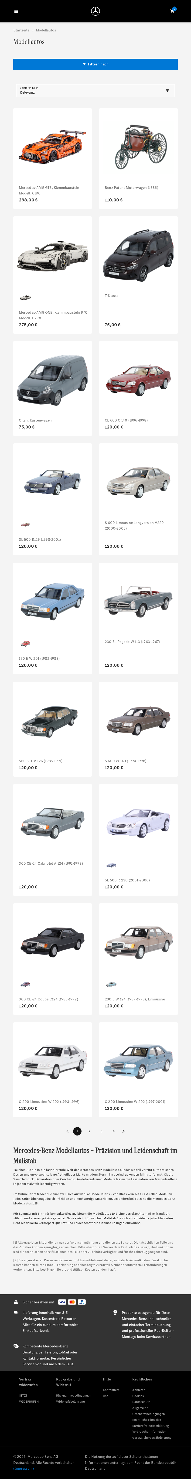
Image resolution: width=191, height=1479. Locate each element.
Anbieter (138, 1390)
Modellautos (46, 30)
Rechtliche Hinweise (146, 1420)
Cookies (138, 1396)
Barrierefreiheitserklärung (150, 1426)
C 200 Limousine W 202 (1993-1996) (49, 1101)
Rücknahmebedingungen (73, 1395)
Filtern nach (98, 64)
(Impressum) (23, 1468)
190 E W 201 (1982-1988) (39, 658)
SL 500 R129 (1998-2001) (40, 539)
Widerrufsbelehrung (70, 1401)
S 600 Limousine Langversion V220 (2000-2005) (134, 525)
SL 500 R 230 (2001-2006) (127, 880)
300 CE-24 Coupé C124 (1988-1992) (48, 999)
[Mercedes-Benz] (95, 11)
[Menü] (16, 11)
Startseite (21, 30)
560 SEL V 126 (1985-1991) (40, 760)
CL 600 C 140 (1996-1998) (126, 420)
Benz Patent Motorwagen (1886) (131, 187)
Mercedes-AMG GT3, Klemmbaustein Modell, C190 (49, 190)
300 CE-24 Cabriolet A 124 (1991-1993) (51, 863)
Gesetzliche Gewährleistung (151, 1437)
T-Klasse (112, 295)
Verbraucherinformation (149, 1431)
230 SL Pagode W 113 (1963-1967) (132, 641)
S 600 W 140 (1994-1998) (126, 760)
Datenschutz (141, 1402)
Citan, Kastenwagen (35, 420)
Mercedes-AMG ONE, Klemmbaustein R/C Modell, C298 (53, 315)
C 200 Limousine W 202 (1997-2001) (135, 1101)
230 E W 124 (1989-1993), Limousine (135, 999)
